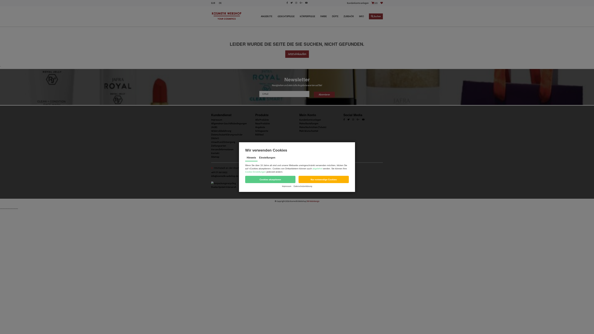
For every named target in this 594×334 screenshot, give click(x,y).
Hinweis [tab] (251, 157)
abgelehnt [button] (317, 168)
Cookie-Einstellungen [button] (255, 172)
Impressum (286, 186)
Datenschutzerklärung (303, 186)
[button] (270, 179)
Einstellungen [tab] (267, 157)
